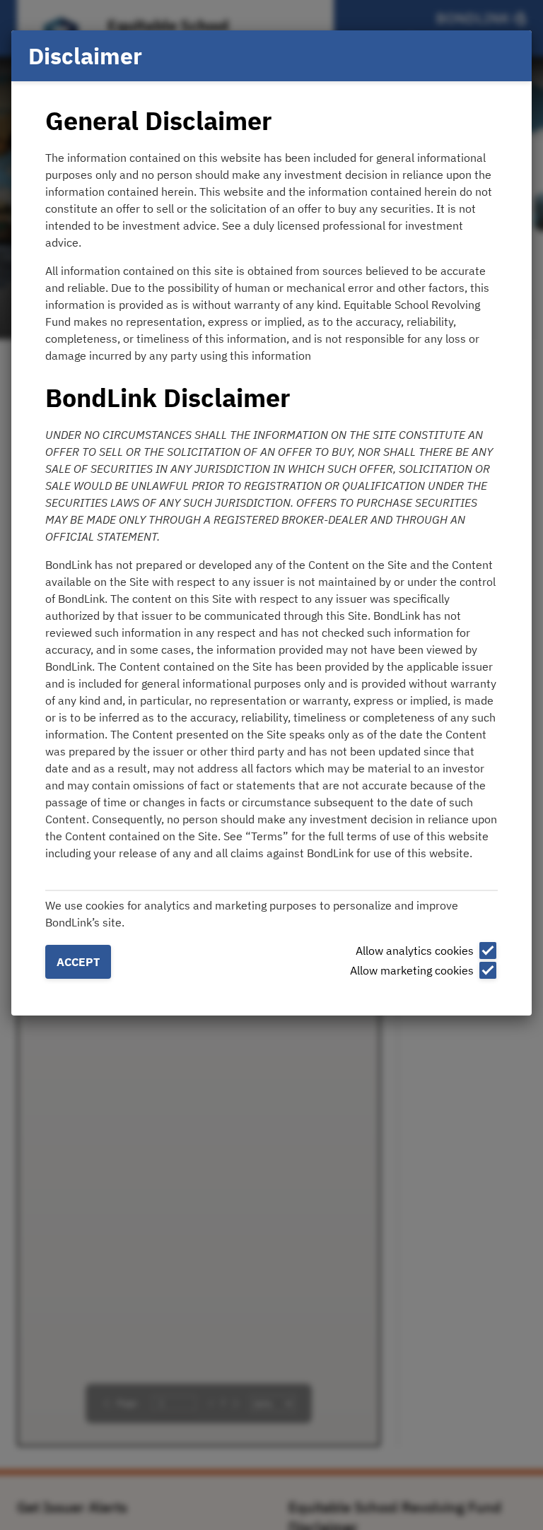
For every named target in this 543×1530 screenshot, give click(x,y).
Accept (78, 962)
